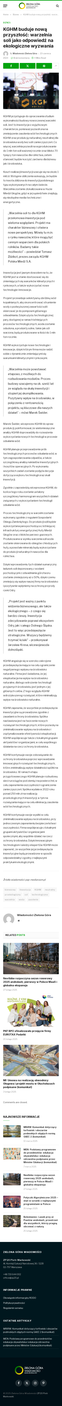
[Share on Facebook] (11, 66)
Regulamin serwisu (13, 1308)
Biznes (7, 22)
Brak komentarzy (22, 58)
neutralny (50, 889)
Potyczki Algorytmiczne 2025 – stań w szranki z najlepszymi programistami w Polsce (41, 1200)
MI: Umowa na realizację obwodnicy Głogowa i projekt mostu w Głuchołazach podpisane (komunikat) (29, 1084)
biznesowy (10, 889)
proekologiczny (13, 894)
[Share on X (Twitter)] (27, 66)
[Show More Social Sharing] (56, 66)
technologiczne (40, 894)
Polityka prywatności (14, 1303)
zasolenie (33, 899)
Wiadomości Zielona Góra (25, 53)
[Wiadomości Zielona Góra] (31, 6)
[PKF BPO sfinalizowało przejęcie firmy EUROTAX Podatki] (31, 1011)
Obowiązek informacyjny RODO (19, 1297)
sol (26, 894)
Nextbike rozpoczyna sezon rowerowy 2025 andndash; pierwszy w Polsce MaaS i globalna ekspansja (30, 982)
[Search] (57, 5)
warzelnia (10, 899)
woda (21, 899)
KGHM (38, 889)
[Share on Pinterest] (44, 66)
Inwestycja (25, 889)
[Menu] (5, 5)
